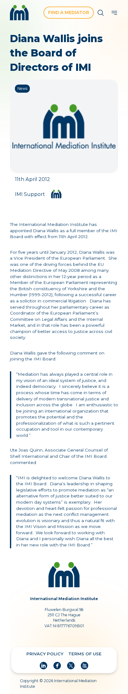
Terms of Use (85, 653)
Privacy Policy (44, 653)
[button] (114, 13)
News (22, 88)
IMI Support (30, 194)
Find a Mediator (68, 12)
